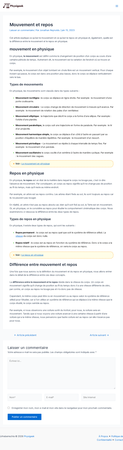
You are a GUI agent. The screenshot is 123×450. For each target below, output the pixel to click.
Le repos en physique (32, 255)
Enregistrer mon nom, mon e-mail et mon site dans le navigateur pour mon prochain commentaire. (62, 408)
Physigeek (29, 436)
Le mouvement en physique (35, 163)
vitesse (19, 236)
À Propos (103, 436)
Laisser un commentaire (22, 30)
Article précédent (25, 335)
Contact (119, 440)
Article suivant (99, 335)
